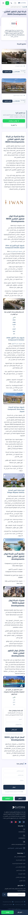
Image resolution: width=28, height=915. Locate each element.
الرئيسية (24, 6)
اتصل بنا (13, 125)
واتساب (7, 798)
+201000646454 (22, 831)
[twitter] (19, 822)
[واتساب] (14, 57)
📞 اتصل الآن (21, 912)
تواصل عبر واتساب (13, 121)
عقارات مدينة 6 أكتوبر (18, 95)
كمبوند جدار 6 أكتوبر (17, 343)
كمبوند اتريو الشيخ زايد (16, 251)
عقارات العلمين (22, 880)
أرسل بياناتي (14, 729)
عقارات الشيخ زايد (19, 66)
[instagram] (11, 822)
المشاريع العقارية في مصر (19, 856)
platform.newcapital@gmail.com (18, 844)
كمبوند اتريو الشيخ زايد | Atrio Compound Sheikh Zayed (15, 60)
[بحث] (15, 3)
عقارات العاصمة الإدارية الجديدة (18, 863)
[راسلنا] (10, 57)
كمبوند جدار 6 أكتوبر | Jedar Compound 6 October (15, 89)
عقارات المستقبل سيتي (20, 867)
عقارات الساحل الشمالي (20, 877)
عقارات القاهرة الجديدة (20, 860)
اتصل (19, 798)
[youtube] (15, 822)
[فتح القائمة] (3, 3)
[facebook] (23, 822)
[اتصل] (17, 57)
